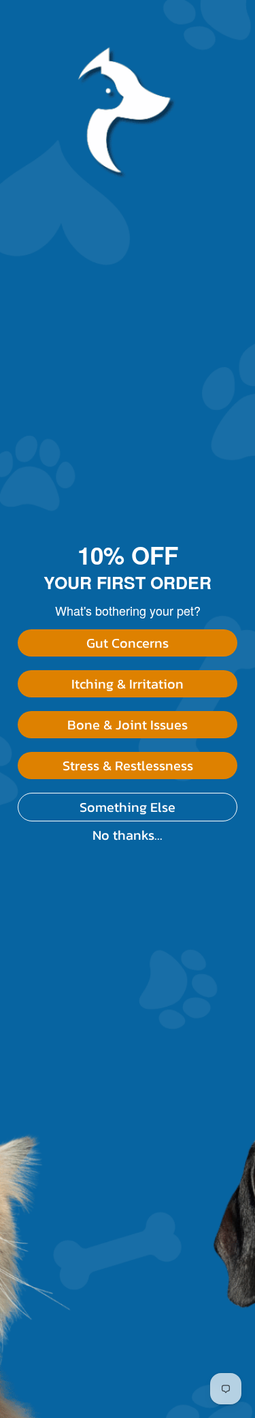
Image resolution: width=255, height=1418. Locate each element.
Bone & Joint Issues (127, 724)
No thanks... (127, 835)
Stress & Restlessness (128, 765)
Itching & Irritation (127, 684)
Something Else (127, 807)
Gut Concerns (127, 643)
